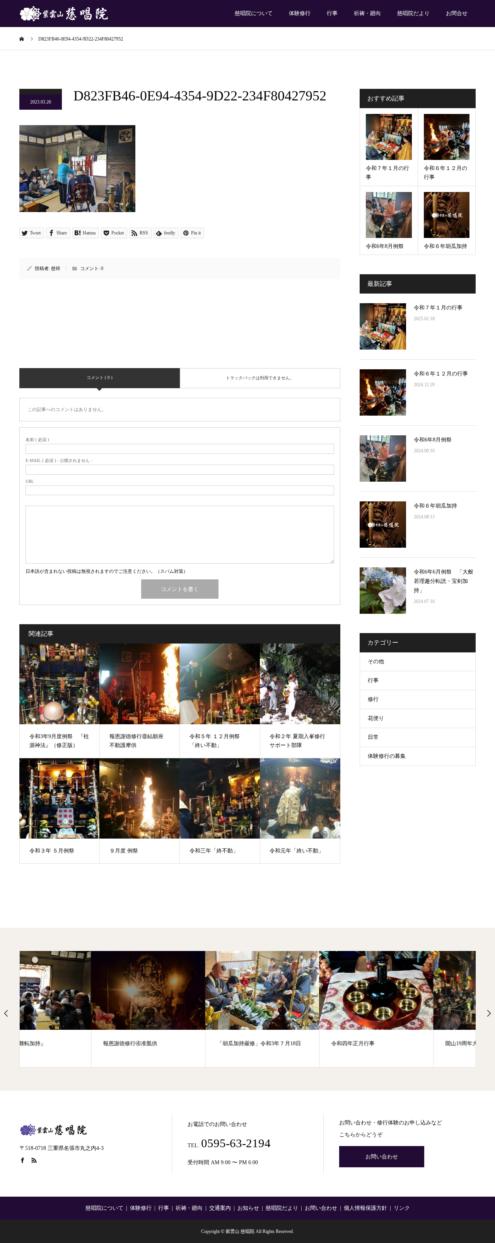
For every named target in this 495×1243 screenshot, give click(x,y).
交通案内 (220, 1208)
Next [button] (489, 1013)
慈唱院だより (413, 13)
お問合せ (457, 13)
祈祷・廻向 (367, 13)
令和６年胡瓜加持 (435, 506)
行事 (332, 13)
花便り (376, 718)
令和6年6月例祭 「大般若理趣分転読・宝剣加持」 (443, 581)
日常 (373, 737)
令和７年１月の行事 (438, 308)
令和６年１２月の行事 (441, 374)
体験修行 (300, 13)
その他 (376, 661)
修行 (373, 699)
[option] (77, 1009)
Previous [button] (6, 1013)
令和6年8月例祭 (433, 440)
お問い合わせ (381, 1157)
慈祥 (55, 268)
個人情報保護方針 (365, 1208)
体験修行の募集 (387, 756)
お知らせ (248, 1208)
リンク (402, 1208)
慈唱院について (254, 13)
